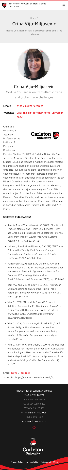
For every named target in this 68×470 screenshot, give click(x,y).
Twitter (14, 373)
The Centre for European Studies (34, 391)
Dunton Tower (36, 395)
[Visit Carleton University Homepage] (32, 446)
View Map (26, 421)
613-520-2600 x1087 (37, 412)
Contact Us (40, 421)
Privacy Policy (17, 462)
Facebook (24, 373)
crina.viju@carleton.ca (30, 106)
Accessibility (32, 462)
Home (33, 18)
